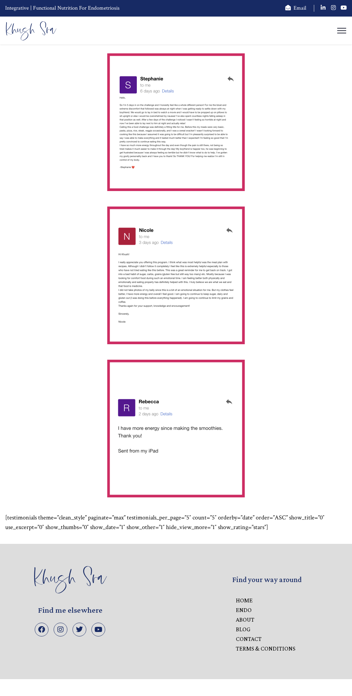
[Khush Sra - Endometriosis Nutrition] (31, 30)
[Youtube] (98, 629)
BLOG (243, 629)
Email (300, 8)
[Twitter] (79, 629)
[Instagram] (60, 629)
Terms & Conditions (265, 648)
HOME (244, 600)
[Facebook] (41, 629)
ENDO (244, 610)
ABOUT (245, 619)
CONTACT (249, 638)
